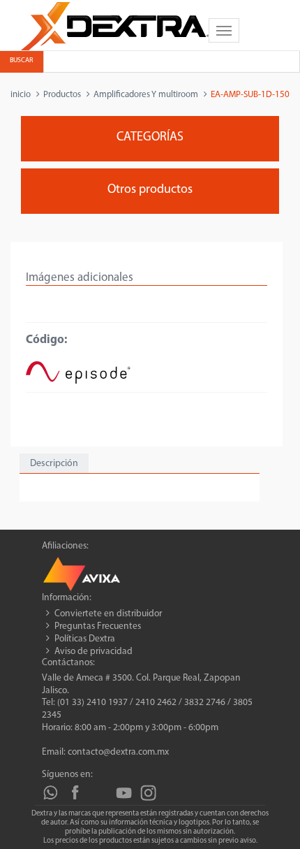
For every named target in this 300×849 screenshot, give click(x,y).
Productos (62, 94)
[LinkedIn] (99, 792)
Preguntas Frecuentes (97, 626)
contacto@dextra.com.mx (118, 752)
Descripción (54, 463)
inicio (20, 94)
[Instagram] (148, 792)
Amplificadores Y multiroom (145, 94)
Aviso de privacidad (93, 651)
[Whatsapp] (50, 792)
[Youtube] (124, 792)
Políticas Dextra (84, 639)
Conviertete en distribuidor (108, 613)
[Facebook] (75, 792)
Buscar (21, 60)
